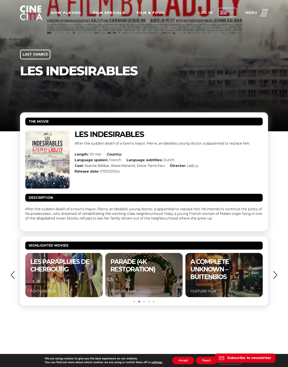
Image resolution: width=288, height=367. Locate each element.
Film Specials (109, 13)
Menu (251, 13)
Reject (206, 360)
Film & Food (151, 13)
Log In (205, 13)
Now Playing (66, 13)
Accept (183, 360)
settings (156, 362)
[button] (13, 275)
